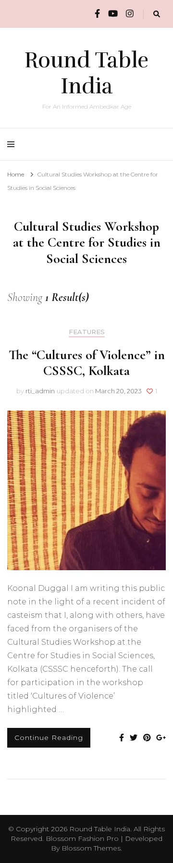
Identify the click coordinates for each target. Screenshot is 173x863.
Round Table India (86, 73)
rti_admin (40, 391)
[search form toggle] (156, 14)
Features (87, 332)
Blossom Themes (91, 848)
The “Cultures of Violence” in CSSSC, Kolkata (87, 363)
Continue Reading (48, 737)
